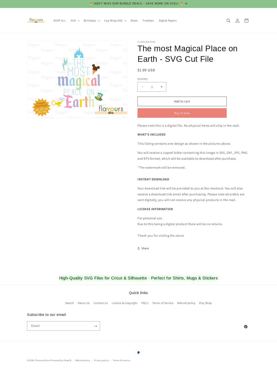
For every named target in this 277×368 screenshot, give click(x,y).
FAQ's (144, 303)
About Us (84, 303)
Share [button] (145, 248)
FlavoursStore (42, 360)
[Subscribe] (95, 326)
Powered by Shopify (61, 360)
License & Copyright (124, 303)
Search (69, 303)
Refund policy (186, 303)
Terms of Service (163, 303)
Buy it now (182, 113)
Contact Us (101, 303)
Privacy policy (101, 360)
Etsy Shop (205, 303)
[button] (74, 20)
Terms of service (121, 360)
